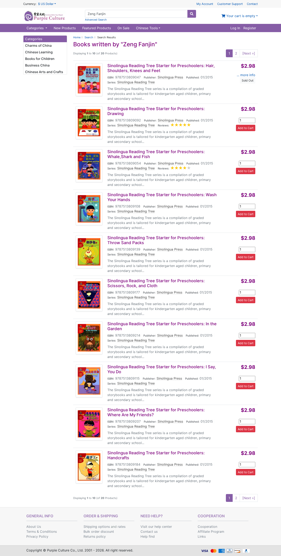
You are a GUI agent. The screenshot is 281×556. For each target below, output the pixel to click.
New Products (65, 28)
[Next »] (248, 53)
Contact (252, 4)
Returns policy (95, 536)
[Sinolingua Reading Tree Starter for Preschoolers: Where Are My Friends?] (89, 423)
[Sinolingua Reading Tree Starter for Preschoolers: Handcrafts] (89, 467)
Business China (37, 65)
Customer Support (230, 4)
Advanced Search (96, 19)
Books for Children (40, 59)
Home (76, 37)
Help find (147, 536)
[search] (191, 14)
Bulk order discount (99, 531)
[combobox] (136, 14)
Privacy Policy (37, 536)
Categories (36, 28)
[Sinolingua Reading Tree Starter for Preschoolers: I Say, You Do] (89, 381)
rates (121, 527)
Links (202, 536)
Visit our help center (156, 527)
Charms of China (38, 45)
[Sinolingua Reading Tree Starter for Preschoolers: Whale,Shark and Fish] (89, 166)
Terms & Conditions (41, 531)
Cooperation (207, 527)
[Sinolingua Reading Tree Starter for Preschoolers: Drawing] (89, 122)
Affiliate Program (211, 531)
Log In (235, 28)
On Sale (123, 28)
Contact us (149, 531)
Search (89, 37)
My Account (204, 4)
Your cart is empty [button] (240, 16)
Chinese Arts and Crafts (44, 72)
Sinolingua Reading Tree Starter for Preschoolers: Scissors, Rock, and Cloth (156, 283)
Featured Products (96, 28)
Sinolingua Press (170, 77)
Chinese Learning (39, 52)
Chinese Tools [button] (147, 28)
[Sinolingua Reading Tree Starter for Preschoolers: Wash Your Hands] (89, 209)
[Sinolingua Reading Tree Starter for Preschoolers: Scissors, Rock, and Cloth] (89, 295)
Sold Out (247, 80)
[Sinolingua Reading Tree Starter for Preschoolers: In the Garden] (89, 338)
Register (249, 28)
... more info (246, 75)
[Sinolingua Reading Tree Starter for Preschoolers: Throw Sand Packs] (89, 252)
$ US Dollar (45, 4)
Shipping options (97, 527)
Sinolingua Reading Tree (136, 82)
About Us (33, 527)
